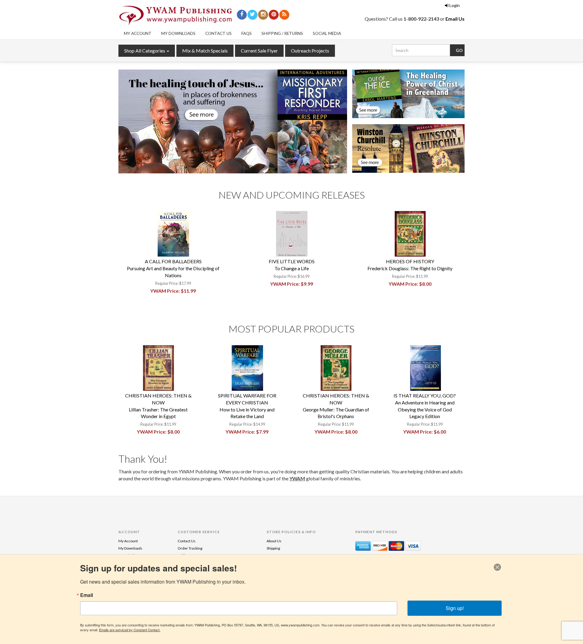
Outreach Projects (310, 50)
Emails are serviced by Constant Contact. (129, 629)
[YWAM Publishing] (175, 15)
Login (454, 5)
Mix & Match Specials (205, 50)
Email (86, 595)
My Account (138, 33)
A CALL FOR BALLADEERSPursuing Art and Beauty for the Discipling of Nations (173, 268)
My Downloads (178, 33)
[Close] (497, 567)
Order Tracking (190, 548)
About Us (274, 541)
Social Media (327, 33)
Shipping (273, 548)
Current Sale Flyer (259, 50)
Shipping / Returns (282, 33)
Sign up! (455, 608)
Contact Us (218, 33)
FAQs (246, 33)
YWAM (297, 478)
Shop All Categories (145, 50)
